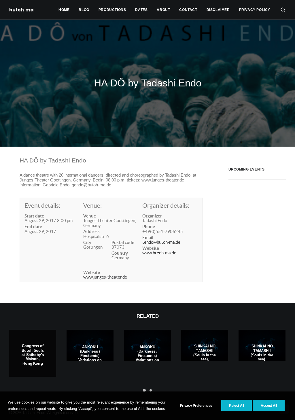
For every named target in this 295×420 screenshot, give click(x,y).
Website (91, 272)
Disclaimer (218, 10)
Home (63, 10)
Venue (89, 215)
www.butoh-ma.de (159, 252)
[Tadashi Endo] (22, 10)
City (87, 242)
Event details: (42, 205)
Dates (141, 10)
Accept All (269, 406)
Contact (188, 10)
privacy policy (254, 10)
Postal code (122, 242)
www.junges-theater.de (105, 277)
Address (91, 231)
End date (33, 226)
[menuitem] (63, 9)
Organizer (152, 215)
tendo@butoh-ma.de (161, 242)
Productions (112, 10)
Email (147, 237)
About (163, 10)
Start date (34, 215)
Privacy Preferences (196, 406)
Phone (148, 226)
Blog (84, 10)
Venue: (92, 205)
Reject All (236, 406)
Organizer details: (165, 205)
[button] (283, 9)
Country (119, 253)
